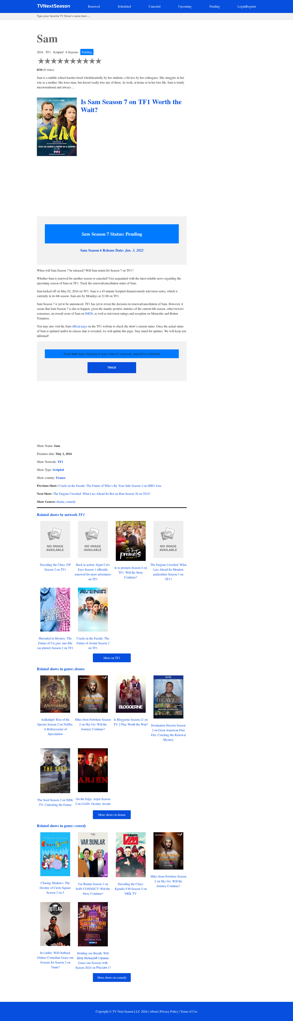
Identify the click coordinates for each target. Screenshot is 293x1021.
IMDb (89, 313)
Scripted (58, 469)
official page (79, 326)
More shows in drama (111, 814)
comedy (71, 501)
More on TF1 (111, 658)
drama (60, 501)
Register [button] (251, 6)
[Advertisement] (112, 185)
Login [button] (241, 6)
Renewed (94, 6)
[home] (53, 7)
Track (111, 367)
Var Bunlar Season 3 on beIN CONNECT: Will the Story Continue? (93, 888)
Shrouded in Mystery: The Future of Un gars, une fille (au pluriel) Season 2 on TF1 (55, 643)
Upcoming (185, 6)
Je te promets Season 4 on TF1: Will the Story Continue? (130, 572)
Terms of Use (188, 1011)
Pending (214, 6)
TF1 (60, 461)
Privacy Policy (169, 1011)
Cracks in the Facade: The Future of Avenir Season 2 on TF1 (93, 643)
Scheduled (124, 6)
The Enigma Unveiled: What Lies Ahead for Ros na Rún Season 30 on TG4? (101, 493)
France (61, 477)
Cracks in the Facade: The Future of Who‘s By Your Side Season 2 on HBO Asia (110, 485)
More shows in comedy (112, 977)
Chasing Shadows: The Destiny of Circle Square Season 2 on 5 (55, 887)
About (154, 1011)
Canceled (154, 6)
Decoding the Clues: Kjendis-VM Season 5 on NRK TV (131, 888)
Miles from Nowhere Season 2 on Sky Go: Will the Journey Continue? (93, 724)
